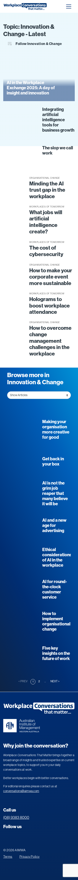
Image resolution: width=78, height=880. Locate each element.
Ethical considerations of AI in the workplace (57, 557)
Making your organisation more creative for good (55, 429)
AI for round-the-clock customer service (54, 589)
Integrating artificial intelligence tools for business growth (58, 120)
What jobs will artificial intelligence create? (45, 222)
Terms (7, 856)
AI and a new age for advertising (54, 525)
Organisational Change (44, 178)
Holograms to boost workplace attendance (49, 306)
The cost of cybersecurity (46, 251)
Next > (55, 681)
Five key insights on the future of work (56, 653)
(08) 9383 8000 (16, 817)
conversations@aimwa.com (21, 791)
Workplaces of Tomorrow (46, 206)
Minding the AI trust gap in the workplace (47, 190)
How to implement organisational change (56, 621)
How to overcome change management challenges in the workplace (50, 341)
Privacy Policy (30, 856)
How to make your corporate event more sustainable (50, 277)
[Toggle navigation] (69, 6)
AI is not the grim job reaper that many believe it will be (55, 493)
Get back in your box (53, 461)
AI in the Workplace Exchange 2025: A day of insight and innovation (31, 88)
